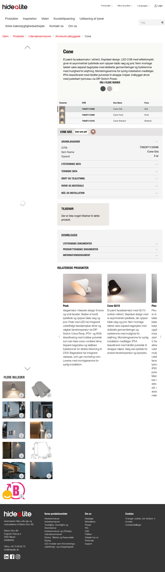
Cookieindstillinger (133, 525)
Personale (89, 540)
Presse (88, 525)
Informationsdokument (76, 255)
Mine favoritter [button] (124, 5)
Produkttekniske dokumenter (80, 249)
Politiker (88, 534)
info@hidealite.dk (11, 549)
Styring (47, 540)
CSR (87, 531)
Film (86, 528)
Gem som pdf (81, 131)
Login (160, 5)
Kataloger (89, 518)
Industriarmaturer (52, 521)
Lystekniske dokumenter (77, 243)
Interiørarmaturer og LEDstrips (58, 531)
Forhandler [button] (106, 5)
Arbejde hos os (91, 537)
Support (88, 543)
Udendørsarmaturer (53, 534)
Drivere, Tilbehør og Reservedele (59, 537)
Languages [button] (142, 5)
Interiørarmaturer (51, 518)
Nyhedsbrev (90, 521)
